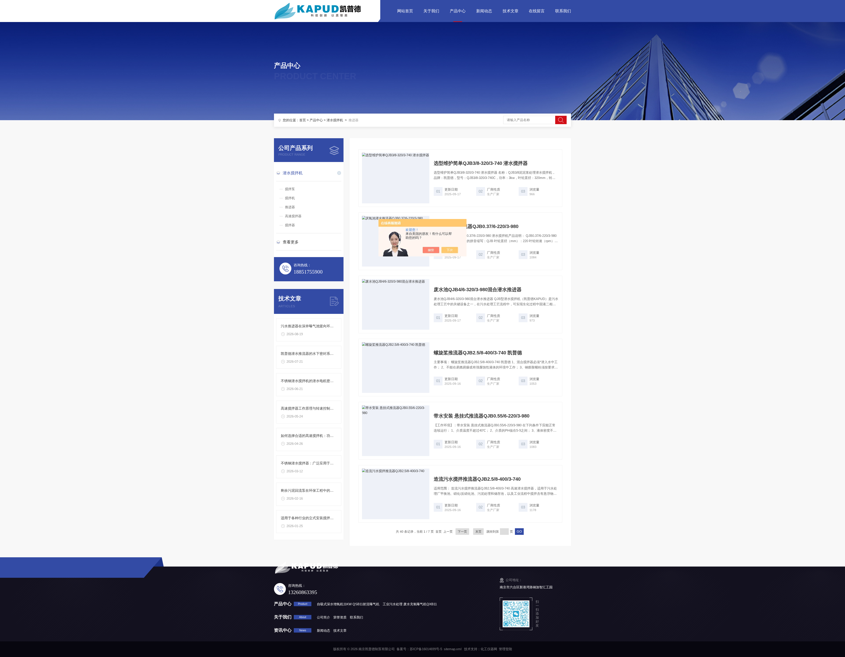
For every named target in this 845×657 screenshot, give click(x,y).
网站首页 (405, 11)
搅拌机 (290, 198)
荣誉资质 (340, 617)
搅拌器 (290, 225)
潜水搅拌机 (335, 120)
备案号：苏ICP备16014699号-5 (419, 649)
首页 (302, 120)
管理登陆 (505, 649)
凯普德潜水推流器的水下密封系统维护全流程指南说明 (323, 353)
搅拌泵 (290, 189)
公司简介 (323, 617)
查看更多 (291, 242)
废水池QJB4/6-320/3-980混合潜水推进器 (478, 289)
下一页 (462, 531)
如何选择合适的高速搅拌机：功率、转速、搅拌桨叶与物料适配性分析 (335, 436)
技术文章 (510, 11)
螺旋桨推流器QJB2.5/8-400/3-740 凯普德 (478, 352)
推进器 (290, 207)
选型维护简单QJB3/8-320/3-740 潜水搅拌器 (481, 163)
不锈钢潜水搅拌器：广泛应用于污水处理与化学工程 (321, 463)
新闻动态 (484, 11)
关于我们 (431, 11)
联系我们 (563, 11)
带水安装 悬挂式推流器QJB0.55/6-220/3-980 (481, 416)
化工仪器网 (489, 649)
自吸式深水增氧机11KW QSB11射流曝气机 (348, 604)
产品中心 (458, 11)
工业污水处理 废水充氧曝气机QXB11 (410, 604)
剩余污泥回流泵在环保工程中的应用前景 (312, 490)
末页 (478, 531)
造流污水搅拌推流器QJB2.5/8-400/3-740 (477, 479)
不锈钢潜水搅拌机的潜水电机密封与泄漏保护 (316, 381)
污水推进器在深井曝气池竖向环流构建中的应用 (318, 326)
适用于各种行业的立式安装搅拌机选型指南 (314, 518)
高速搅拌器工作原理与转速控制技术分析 (312, 408)
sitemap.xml (452, 649)
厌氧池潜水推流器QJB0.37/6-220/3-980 (476, 226)
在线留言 (537, 11)
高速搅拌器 (293, 216)
